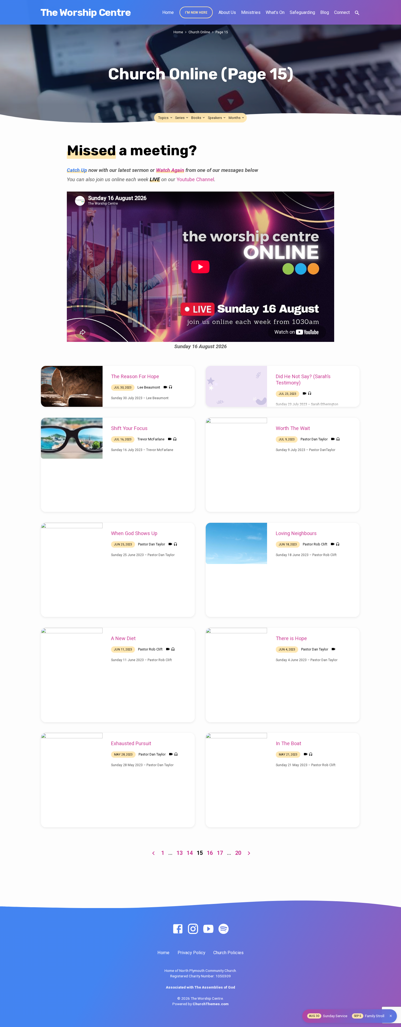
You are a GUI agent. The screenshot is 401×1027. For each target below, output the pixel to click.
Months (235, 118)
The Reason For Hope (135, 376)
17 (220, 853)
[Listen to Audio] (170, 387)
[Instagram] (193, 929)
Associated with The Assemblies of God (200, 987)
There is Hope (291, 638)
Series (180, 118)
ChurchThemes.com (211, 1004)
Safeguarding (302, 12)
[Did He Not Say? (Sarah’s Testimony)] (236, 386)
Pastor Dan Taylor (314, 439)
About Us (227, 12)
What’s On (275, 12)
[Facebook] (178, 929)
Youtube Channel (195, 179)
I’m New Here (196, 12)
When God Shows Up (134, 533)
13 (179, 853)
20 (238, 853)
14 (190, 853)
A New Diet (123, 638)
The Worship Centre (85, 12)
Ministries (251, 12)
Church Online (199, 32)
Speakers (215, 118)
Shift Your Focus (129, 428)
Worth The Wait (293, 428)
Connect (342, 12)
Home (168, 12)
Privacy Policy (191, 952)
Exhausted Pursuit (131, 743)
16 (210, 853)
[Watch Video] (165, 387)
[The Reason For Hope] (72, 386)
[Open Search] (357, 13)
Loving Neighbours (296, 533)
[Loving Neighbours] (236, 543)
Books (196, 118)
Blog (324, 12)
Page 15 (222, 32)
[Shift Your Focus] (72, 438)
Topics (163, 118)
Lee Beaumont (148, 387)
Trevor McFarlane (150, 439)
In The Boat (288, 743)
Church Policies (228, 952)
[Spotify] (223, 929)
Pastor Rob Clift (315, 544)
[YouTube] (208, 929)
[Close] (391, 1016)
